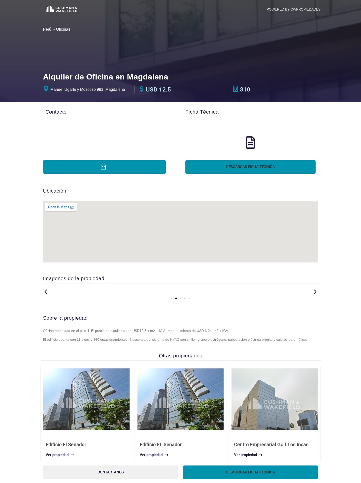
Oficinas (63, 29)
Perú (47, 29)
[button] (250, 167)
